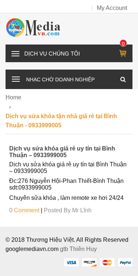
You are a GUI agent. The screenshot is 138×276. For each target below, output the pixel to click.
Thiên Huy (83, 249)
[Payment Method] (71, 262)
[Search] (123, 79)
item (123, 44)
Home (13, 97)
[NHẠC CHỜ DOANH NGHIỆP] (16, 78)
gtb (65, 249)
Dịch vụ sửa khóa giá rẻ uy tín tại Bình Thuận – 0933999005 (62, 151)
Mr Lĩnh (82, 210)
